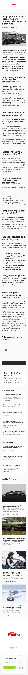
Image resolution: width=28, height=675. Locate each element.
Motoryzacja (5, 13)
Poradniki (12, 13)
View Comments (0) (14, 362)
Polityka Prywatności (14, 653)
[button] (2, 4)
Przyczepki (17, 13)
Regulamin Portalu (13, 651)
